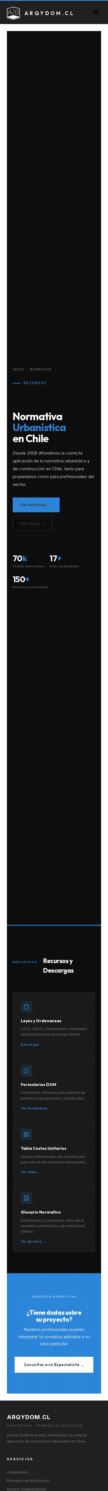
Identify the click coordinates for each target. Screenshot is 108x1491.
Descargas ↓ (32, 523)
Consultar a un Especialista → (54, 1364)
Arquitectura (17, 1472)
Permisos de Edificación (28, 1481)
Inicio (18, 369)
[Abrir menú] (95, 12)
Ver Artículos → (36, 504)
